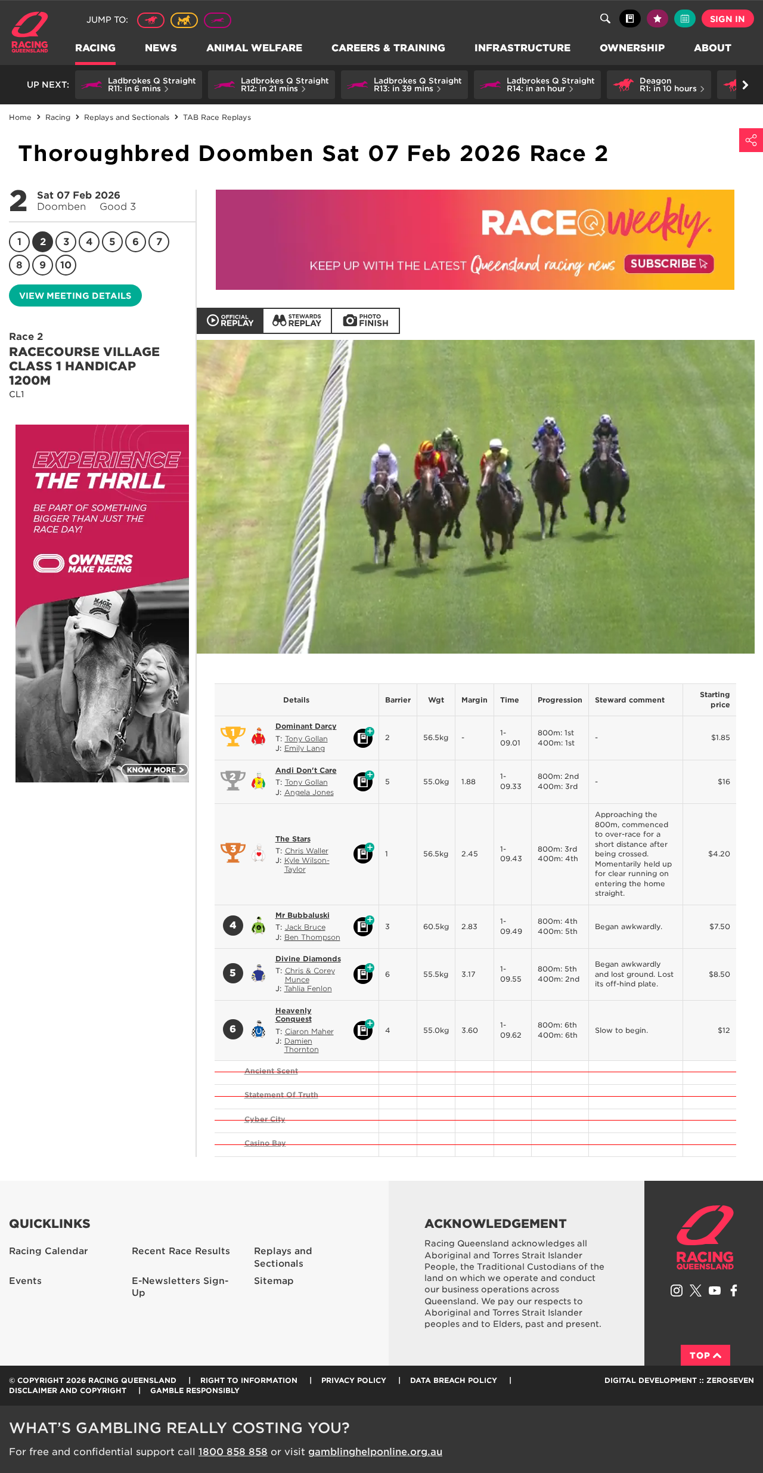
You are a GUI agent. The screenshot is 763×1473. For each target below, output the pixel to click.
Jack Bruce (305, 927)
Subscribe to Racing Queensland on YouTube (714, 1290)
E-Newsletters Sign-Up (180, 1287)
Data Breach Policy (453, 1380)
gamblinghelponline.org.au (375, 1451)
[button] (138, 84)
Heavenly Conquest (293, 1014)
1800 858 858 (233, 1451)
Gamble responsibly (195, 1390)
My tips (657, 18)
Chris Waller (306, 850)
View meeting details (75, 296)
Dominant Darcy (306, 726)
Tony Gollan (306, 738)
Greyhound (217, 20)
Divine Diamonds (308, 958)
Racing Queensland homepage (705, 1237)
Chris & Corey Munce (310, 974)
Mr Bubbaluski (302, 915)
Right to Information (248, 1380)
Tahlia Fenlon (308, 988)
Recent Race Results (181, 1251)
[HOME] (34, 33)
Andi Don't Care (306, 770)
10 (66, 265)
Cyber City (265, 1119)
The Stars (293, 838)
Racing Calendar (48, 1251)
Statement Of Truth (281, 1094)
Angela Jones (309, 792)
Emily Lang (304, 748)
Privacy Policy (353, 1380)
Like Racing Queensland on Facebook (733, 1290)
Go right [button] (745, 85)
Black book (630, 18)
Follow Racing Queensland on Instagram (676, 1290)
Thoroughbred (151, 20)
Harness (184, 20)
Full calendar (685, 18)
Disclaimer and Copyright (67, 1390)
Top (700, 1355)
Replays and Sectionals (283, 1257)
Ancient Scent (271, 1070)
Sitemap (274, 1281)
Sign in (727, 19)
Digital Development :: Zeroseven (679, 1380)
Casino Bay (265, 1142)
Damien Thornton (301, 1045)
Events (25, 1281)
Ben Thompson (312, 937)
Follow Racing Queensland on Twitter (695, 1290)
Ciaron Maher (309, 1031)
